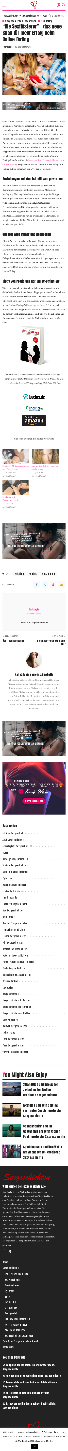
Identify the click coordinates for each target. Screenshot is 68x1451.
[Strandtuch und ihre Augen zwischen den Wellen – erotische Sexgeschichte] (11, 1089)
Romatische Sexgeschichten (16, 974)
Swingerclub (8, 1032)
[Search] (64, 5)
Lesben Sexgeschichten (14, 936)
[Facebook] (36, 584)
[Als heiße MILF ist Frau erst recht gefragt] (45, 456)
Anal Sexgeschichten (13, 839)
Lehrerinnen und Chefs (13, 929)
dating (20, 573)
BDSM (5, 852)
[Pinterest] (53, 584)
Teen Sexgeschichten (13, 1045)
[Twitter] (45, 584)
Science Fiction (10, 981)
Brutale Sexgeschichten (14, 865)
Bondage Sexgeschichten (15, 859)
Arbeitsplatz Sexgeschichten (17, 846)
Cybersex (7, 878)
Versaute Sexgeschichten (15, 1052)
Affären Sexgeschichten (14, 833)
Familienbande (9, 897)
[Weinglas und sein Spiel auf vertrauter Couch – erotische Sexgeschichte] (11, 1110)
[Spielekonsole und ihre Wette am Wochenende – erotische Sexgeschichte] (11, 1151)
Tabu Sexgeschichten (13, 1039)
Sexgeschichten (10, 994)
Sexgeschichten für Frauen (16, 1000)
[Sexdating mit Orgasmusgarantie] (15, 487)
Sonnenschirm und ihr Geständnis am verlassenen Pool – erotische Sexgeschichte (44, 1131)
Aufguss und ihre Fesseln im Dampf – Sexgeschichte (33, 1376)
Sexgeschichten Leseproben (20, 21)
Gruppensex (8, 917)
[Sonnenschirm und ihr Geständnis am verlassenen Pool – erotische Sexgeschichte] (11, 1131)
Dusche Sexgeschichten (14, 884)
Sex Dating (47, 21)
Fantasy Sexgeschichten (14, 904)
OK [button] (34, 1446)
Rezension (49, 573)
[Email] (61, 584)
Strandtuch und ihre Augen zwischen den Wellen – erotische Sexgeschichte (40, 1089)
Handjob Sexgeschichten (14, 923)
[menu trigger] (5, 5)
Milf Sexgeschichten (12, 942)
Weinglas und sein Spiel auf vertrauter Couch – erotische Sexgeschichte (42, 1110)
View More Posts (34, 613)
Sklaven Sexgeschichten (14, 1026)
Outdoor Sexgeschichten (15, 955)
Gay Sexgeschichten (12, 910)
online (33, 573)
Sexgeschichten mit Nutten (16, 1013)
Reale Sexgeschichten (13, 968)
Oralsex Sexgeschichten (14, 949)
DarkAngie (8, 47)
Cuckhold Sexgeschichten (15, 872)
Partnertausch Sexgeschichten (18, 961)
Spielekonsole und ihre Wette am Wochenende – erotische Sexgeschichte (42, 1152)
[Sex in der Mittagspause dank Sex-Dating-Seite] (15, 456)
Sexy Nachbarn (10, 1019)
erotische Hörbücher (13, 891)
